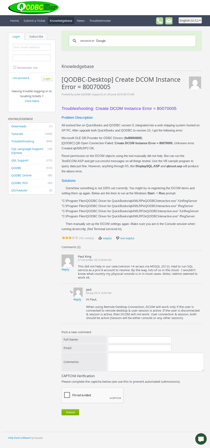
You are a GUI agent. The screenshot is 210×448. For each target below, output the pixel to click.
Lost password (21, 78)
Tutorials (31, 134)
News (81, 20)
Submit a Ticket (34, 20)
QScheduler (31, 190)
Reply (65, 269)
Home (14, 20)
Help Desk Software (19, 438)
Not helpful (127, 238)
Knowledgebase (61, 20)
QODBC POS (31, 183)
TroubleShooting (31, 141)
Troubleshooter (100, 20)
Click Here (32, 101)
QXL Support (31, 160)
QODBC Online (31, 175)
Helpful (107, 238)
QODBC (31, 168)
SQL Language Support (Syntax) (31, 151)
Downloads (31, 126)
